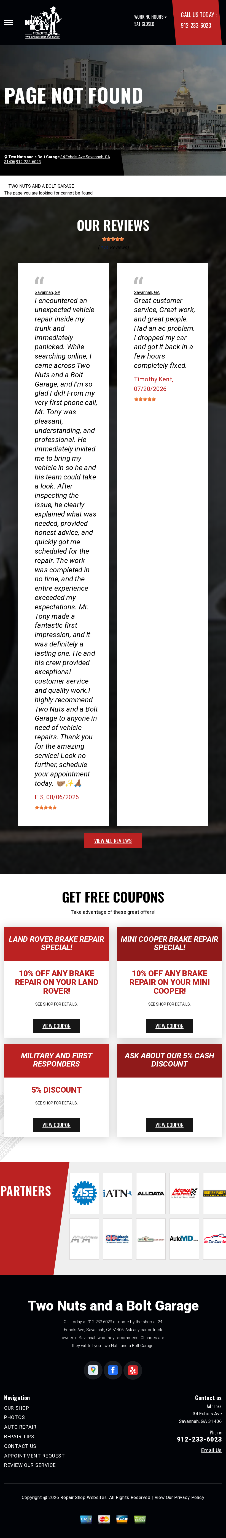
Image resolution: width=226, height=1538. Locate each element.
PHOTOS (14, 1417)
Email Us (211, 1450)
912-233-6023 (196, 25)
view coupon (56, 1025)
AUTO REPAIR (20, 1427)
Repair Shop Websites (83, 1497)
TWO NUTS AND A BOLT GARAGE (41, 186)
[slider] (113, 239)
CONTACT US (20, 1446)
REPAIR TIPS (19, 1436)
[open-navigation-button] (8, 22)
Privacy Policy (189, 1497)
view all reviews (113, 840)
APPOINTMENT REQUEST (34, 1456)
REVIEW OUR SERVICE (30, 1465)
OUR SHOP (16, 1408)
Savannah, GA (47, 292)
